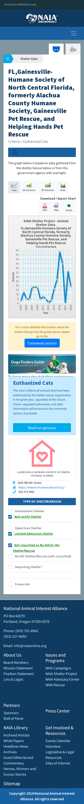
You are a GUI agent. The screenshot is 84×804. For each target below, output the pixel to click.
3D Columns (47, 190)
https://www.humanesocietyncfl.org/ (41, 487)
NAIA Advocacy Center (63, 679)
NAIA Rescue (55, 684)
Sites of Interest (58, 763)
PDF (45, 210)
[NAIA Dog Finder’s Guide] (42, 363)
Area (62, 190)
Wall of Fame (13, 718)
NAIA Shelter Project (61, 673)
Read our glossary (42, 427)
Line (14, 190)
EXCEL (69, 210)
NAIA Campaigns (58, 668)
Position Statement (19, 673)
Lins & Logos (13, 679)
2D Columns (29, 190)
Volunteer (53, 746)
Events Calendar (58, 740)
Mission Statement (18, 668)
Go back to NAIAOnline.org (20, 4)
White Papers (14, 740)
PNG (56, 210)
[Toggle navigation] (73, 33)
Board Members (16, 662)
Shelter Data (29, 59)
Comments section (42, 343)
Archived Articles (17, 735)
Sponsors (11, 712)
